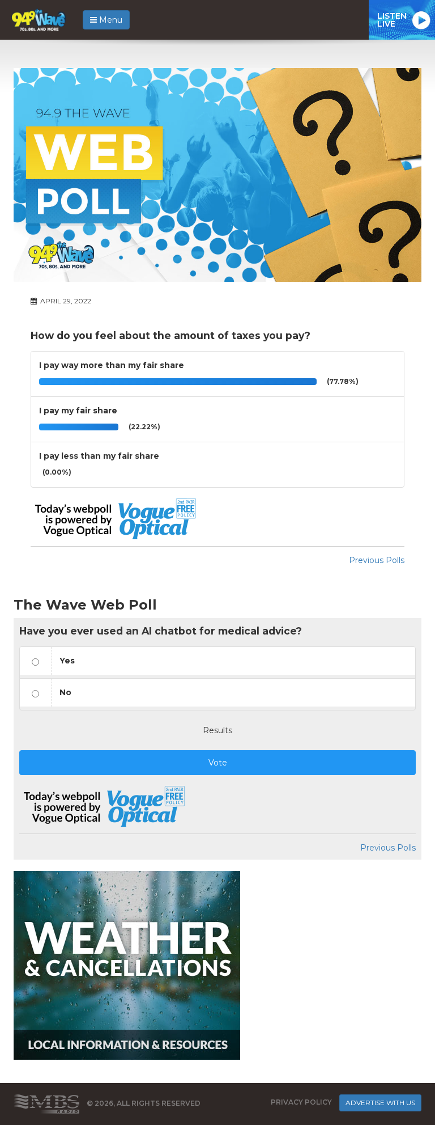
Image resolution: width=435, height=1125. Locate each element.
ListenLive (392, 20)
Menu (109, 20)
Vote (217, 763)
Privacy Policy (301, 1102)
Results (217, 730)
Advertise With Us (380, 1102)
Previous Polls (376, 560)
